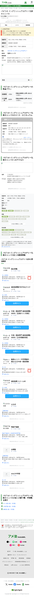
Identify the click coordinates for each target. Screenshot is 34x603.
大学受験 (24, 542)
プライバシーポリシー (7, 561)
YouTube (22, 545)
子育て (13, 545)
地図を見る (6, 280)
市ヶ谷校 (4, 295)
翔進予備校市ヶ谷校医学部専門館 (11, 433)
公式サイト (17, 303)
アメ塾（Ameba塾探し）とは (20, 551)
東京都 (6, 8)
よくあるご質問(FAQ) (25, 565)
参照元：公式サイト (28, 137)
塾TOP (2, 8)
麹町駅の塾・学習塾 (8, 509)
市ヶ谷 (4, 367)
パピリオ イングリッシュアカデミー (17, 51)
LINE (16, 542)
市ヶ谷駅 (15, 8)
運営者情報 (21, 558)
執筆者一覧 (6, 558)
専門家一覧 (13, 558)
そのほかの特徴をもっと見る (17, 223)
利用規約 (28, 558)
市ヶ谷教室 (5, 275)
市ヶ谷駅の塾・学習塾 (9, 503)
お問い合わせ (14, 565)
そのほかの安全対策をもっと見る (17, 237)
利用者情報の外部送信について (22, 561)
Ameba (10, 584)
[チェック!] (30, 278)
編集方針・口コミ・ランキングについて (17, 554)
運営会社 (6, 565)
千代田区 (10, 8)
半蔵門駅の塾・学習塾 (9, 506)
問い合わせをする (6, 246)
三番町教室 (5, 411)
